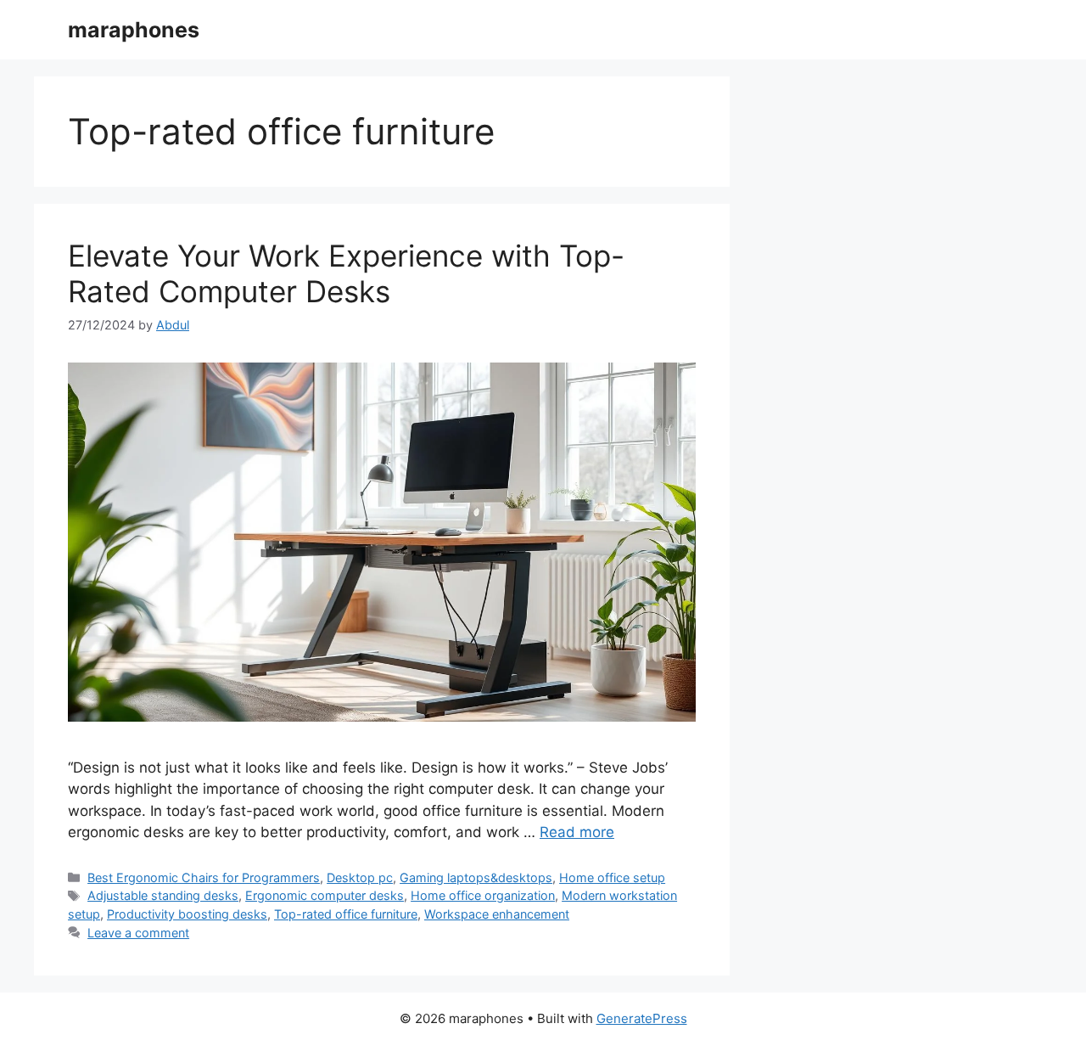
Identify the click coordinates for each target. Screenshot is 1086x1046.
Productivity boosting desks (187, 914)
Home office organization (483, 895)
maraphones (133, 29)
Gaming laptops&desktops (476, 877)
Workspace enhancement (496, 914)
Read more (577, 832)
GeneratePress (641, 1018)
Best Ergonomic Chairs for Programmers (203, 877)
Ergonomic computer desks (324, 895)
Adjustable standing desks (162, 895)
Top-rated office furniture (345, 914)
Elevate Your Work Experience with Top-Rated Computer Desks (346, 273)
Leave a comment (138, 932)
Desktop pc (360, 877)
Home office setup (612, 877)
